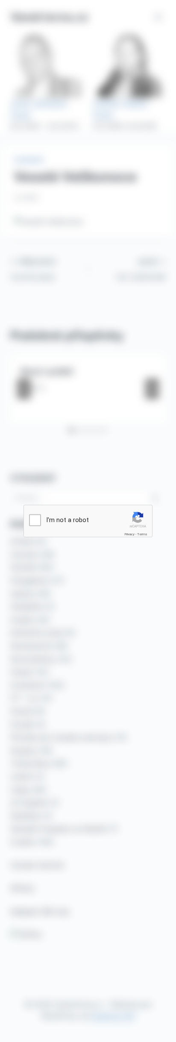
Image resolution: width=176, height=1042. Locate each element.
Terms (142, 534)
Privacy (129, 534)
